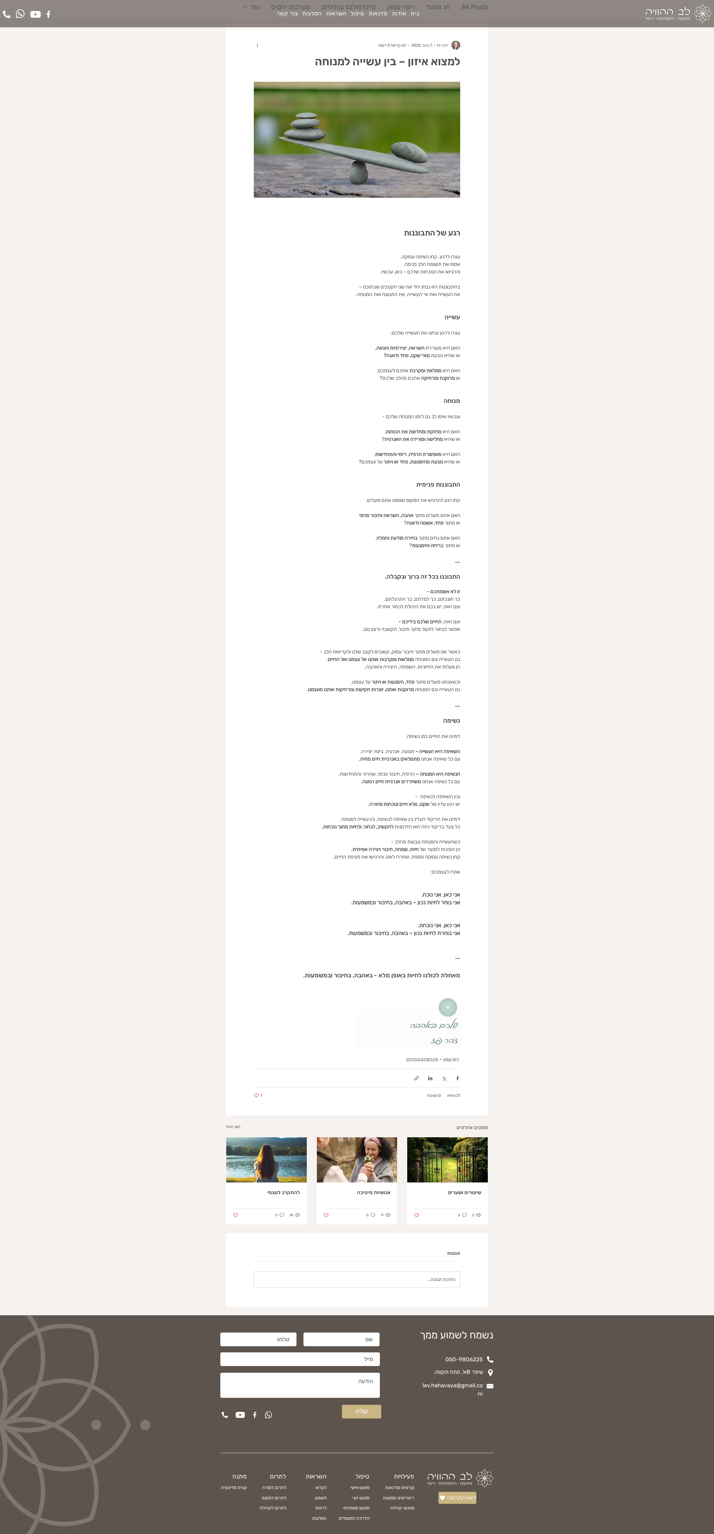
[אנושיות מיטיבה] (357, 1159)
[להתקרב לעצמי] (266, 1159)
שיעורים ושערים (464, 1192)
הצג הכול (233, 1126)
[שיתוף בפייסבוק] (457, 1078)
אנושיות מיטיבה (373, 1192)
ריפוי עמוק (451, 1059)
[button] (336, 13)
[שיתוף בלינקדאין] (430, 1078)
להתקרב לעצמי (283, 1192)
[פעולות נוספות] (257, 45)
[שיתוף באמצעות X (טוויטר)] (444, 1078)
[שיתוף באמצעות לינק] (416, 1078)
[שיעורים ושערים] (447, 1159)
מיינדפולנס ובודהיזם (422, 1059)
